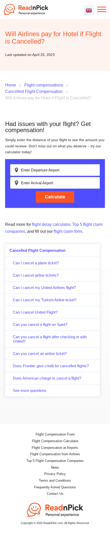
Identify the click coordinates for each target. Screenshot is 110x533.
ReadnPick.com (28, 9)
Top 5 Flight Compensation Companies (55, 461)
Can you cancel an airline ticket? (40, 353)
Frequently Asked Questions (55, 487)
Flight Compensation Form (55, 434)
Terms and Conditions (55, 480)
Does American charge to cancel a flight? (47, 378)
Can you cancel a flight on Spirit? (40, 324)
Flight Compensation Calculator (55, 441)
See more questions (29, 390)
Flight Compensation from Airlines (55, 454)
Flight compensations (43, 85)
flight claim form (68, 231)
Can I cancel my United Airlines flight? (44, 287)
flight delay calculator (51, 224)
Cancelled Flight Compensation (37, 250)
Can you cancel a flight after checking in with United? (50, 339)
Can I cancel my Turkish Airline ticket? (44, 300)
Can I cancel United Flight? (35, 312)
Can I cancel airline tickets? (36, 275)
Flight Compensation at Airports (55, 448)
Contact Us (55, 494)
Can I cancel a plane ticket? (36, 263)
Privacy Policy (55, 474)
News (55, 467)
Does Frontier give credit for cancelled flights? (51, 366)
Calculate (55, 196)
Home (10, 85)
